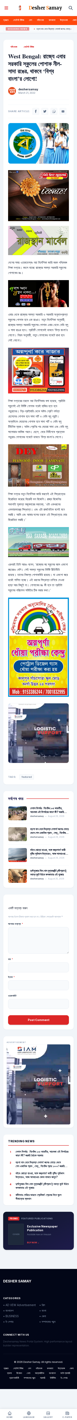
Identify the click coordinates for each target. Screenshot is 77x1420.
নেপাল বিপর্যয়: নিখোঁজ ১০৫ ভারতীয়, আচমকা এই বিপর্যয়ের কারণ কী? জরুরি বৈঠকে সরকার (47, 811)
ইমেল (11, 977)
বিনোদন (19, 1373)
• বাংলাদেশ (8, 1310)
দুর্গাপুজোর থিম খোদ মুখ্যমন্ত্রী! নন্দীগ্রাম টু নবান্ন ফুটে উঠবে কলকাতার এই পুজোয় (42, 1185)
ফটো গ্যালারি (65, 1373)
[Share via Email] (63, 111)
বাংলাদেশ (52, 1373)
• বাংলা (42, 1310)
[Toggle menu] (6, 8)
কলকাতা (52, 19)
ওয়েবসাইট (12, 995)
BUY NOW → (33, 1242)
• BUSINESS (11, 1316)
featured (27, 776)
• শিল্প (42, 1305)
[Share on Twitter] (44, 111)
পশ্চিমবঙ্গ (40, 19)
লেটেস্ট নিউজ (18, 19)
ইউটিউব (53, 1377)
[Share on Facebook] (35, 111)
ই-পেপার (64, 1377)
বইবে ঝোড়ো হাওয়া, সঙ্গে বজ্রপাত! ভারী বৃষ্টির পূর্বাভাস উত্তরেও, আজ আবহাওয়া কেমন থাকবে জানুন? (48, 853)
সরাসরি (42, 1377)
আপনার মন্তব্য (15, 923)
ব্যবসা (9, 1373)
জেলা (75, 19)
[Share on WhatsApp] (54, 111)
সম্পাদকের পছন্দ (29, 1377)
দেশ (30, 19)
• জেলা (42, 1316)
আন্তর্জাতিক (39, 1373)
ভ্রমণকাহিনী (14, 1377)
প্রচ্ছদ (5, 19)
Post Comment (38, 1020)
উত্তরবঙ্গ (64, 19)
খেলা (28, 1373)
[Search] (71, 8)
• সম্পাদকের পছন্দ (47, 1321)
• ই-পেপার (8, 1321)
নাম (10, 959)
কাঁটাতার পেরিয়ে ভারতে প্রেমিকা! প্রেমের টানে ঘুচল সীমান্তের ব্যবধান (38, 1196)
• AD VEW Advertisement (19, 1305)
